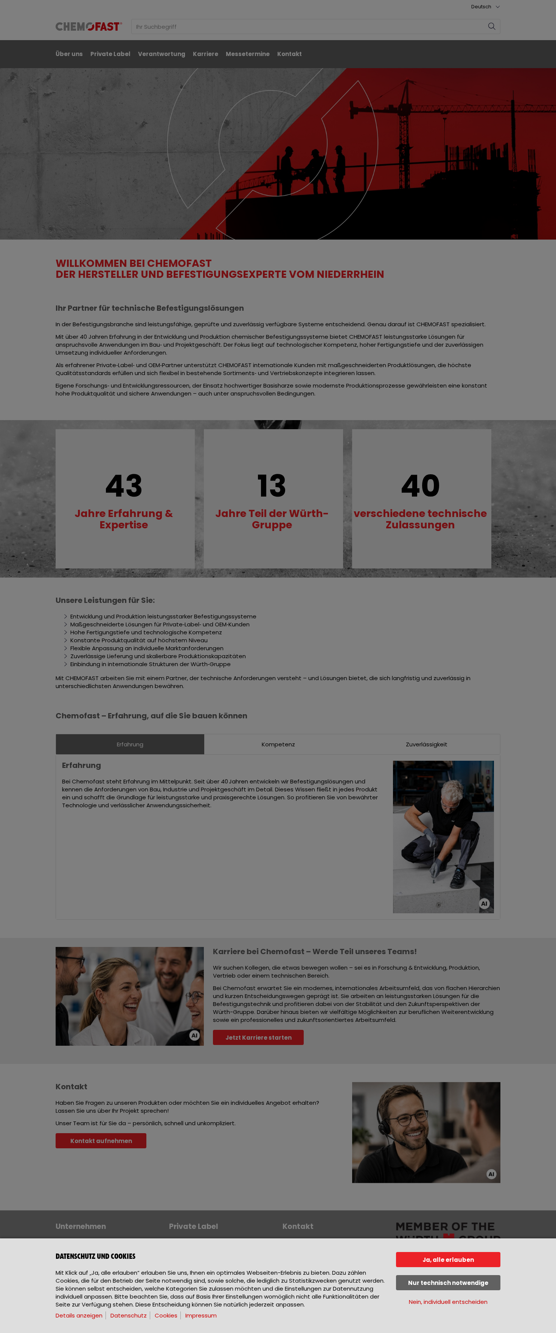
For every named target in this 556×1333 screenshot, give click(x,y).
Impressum (201, 1315)
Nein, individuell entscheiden (448, 1302)
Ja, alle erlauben (448, 1260)
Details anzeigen (79, 1315)
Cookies (166, 1315)
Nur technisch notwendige (448, 1283)
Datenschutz (128, 1315)
